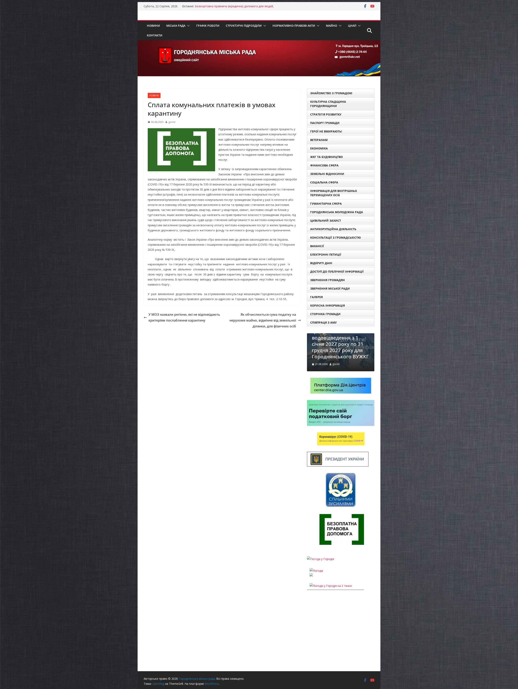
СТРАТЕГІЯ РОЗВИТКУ (325, 114)
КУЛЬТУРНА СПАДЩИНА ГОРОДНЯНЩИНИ (328, 104)
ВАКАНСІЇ (317, 246)
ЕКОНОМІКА (319, 148)
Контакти (154, 35)
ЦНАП (352, 26)
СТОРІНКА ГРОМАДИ (325, 314)
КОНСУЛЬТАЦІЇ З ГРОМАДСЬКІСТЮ (335, 237)
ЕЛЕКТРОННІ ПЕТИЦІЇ (325, 254)
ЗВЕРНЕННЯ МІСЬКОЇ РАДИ (330, 288)
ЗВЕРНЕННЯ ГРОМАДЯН (327, 280)
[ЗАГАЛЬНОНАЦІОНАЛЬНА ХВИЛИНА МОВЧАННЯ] (340, 336)
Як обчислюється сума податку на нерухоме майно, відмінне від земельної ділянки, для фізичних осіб (262, 320)
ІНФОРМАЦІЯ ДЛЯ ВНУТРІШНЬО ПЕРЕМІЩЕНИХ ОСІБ (333, 193)
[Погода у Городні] (320, 572)
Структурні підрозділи (244, 26)
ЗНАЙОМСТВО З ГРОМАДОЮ (331, 93)
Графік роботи (207, 26)
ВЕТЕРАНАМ (319, 140)
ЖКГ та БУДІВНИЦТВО (326, 157)
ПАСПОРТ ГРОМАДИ (325, 123)
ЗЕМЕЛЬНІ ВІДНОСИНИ (327, 174)
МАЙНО (331, 26)
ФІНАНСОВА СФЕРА (324, 165)
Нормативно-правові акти (294, 26)
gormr (172, 122)
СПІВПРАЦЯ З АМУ (323, 322)
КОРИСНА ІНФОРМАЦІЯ (327, 305)
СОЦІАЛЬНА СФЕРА (324, 182)
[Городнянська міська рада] (259, 43)
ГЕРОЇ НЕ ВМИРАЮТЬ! (326, 131)
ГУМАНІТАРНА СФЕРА (326, 203)
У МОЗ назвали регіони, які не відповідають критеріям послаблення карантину (184, 317)
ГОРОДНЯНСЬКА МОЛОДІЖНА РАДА (336, 212)
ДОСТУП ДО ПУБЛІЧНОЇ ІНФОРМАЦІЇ (337, 271)
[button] (187, 26)
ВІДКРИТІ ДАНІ (321, 263)
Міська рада (175, 26)
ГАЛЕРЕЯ (316, 297)
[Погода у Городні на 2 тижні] (331, 598)
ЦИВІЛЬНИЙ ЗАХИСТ (325, 220)
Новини (153, 26)
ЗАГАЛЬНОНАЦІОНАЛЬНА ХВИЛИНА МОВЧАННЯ (339, 362)
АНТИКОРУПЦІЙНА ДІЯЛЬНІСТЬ (333, 229)
